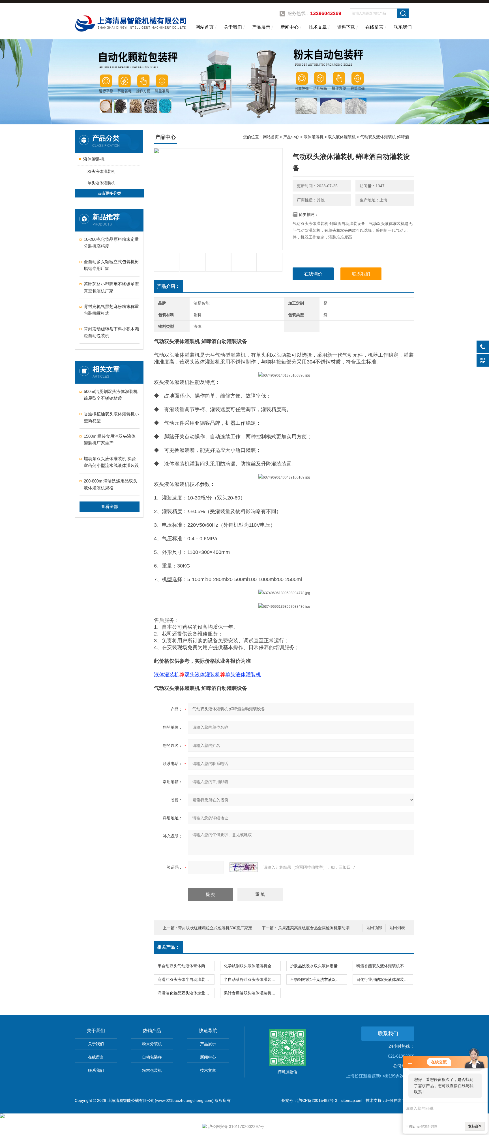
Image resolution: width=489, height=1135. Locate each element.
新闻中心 (289, 27)
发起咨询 (475, 1126)
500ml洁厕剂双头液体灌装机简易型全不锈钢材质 (111, 395)
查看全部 (109, 506)
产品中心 (291, 137)
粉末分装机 (152, 1044)
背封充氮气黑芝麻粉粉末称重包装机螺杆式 (111, 310)
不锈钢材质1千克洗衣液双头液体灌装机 (318, 979)
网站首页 (205, 27)
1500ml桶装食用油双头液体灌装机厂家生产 (110, 439)
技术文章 (318, 27)
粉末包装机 (152, 1070)
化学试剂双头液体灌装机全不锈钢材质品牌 (252, 966)
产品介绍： (168, 286)
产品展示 (261, 27)
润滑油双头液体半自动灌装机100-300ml (186, 979)
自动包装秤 (152, 1057)
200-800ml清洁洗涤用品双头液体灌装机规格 (110, 484)
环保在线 (393, 1100)
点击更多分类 (109, 193)
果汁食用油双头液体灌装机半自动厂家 (252, 993)
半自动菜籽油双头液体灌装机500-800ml (252, 979)
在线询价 (313, 273)
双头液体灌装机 (101, 171)
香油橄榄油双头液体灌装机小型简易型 (111, 417)
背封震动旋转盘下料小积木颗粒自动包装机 (111, 332)
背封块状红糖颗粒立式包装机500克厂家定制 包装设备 (225, 928)
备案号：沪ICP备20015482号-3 (309, 1100)
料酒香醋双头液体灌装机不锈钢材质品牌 (384, 966)
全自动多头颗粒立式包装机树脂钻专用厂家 (111, 265)
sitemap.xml (351, 1100)
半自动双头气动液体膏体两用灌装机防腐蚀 (186, 966)
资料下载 (346, 27)
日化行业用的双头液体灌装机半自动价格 (384, 979)
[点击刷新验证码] (244, 867)
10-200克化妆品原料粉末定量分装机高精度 (111, 242)
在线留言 (374, 27)
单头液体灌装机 (101, 183)
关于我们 (233, 27)
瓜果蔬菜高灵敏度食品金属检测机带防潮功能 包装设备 (326, 928)
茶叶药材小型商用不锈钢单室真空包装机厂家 (111, 287)
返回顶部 (374, 928)
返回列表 (397, 928)
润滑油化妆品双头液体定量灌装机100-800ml (186, 993)
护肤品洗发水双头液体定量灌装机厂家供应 (318, 966)
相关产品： (168, 947)
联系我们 (403, 27)
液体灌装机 (93, 159)
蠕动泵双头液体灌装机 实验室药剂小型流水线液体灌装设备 (111, 462)
